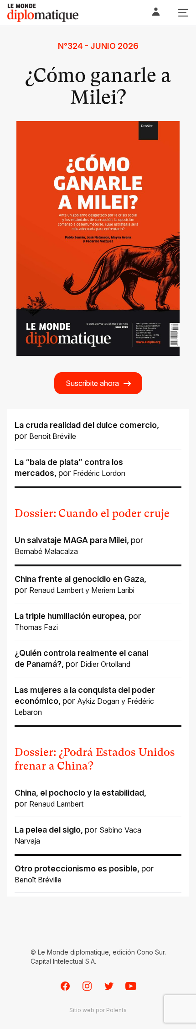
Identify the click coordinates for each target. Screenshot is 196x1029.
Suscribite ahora (92, 383)
